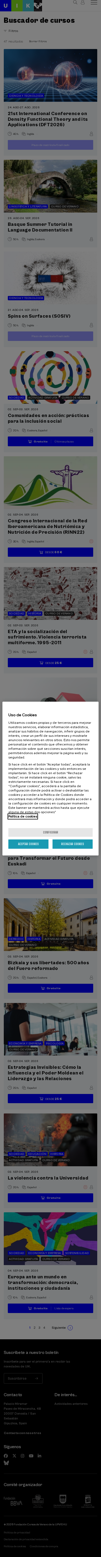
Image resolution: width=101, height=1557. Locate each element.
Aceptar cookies (28, 844)
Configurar (50, 832)
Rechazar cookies (72, 844)
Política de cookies (22, 816)
